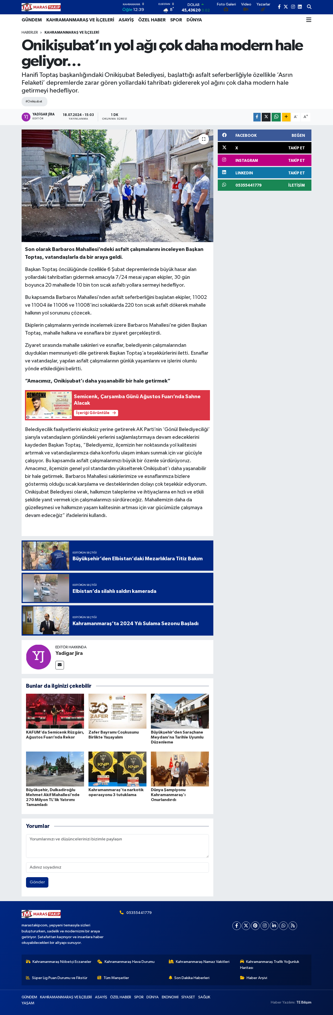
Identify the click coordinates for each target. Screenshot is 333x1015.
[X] (246, 925)
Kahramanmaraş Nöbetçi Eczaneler (62, 962)
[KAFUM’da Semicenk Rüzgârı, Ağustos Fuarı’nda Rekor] (55, 711)
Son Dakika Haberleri (191, 978)
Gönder (37, 882)
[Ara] (309, 7)
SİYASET (188, 997)
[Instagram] (264, 925)
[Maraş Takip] (41, 7)
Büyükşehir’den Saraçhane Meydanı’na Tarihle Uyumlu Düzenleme (177, 737)
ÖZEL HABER (152, 20)
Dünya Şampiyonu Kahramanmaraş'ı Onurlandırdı (168, 795)
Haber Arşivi (257, 978)
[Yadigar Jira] (38, 657)
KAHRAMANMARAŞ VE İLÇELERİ (80, 20)
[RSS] (293, 925)
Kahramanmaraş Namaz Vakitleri (202, 962)
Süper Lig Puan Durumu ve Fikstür (59, 978)
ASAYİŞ (126, 20)
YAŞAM (28, 1003)
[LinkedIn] (274, 925)
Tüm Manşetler (116, 978)
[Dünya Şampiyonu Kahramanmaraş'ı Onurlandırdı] (180, 769)
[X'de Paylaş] (266, 117)
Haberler (30, 32)
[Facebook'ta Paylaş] (257, 117)
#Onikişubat (33, 101)
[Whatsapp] (283, 925)
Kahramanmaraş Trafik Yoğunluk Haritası (269, 964)
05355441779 (139, 913)
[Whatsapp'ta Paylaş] (276, 117)
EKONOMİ (170, 997)
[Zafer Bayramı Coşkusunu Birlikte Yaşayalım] (117, 711)
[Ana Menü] (308, 20)
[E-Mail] (59, 665)
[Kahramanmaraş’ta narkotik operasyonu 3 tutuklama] (117, 769)
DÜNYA (194, 20)
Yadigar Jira (69, 653)
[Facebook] (236, 925)
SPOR (176, 20)
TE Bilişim (303, 1002)
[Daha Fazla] (286, 117)
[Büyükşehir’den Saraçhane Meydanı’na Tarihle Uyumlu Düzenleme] (180, 711)
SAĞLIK (204, 997)
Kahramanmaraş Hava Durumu (130, 962)
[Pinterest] (255, 925)
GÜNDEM (32, 20)
